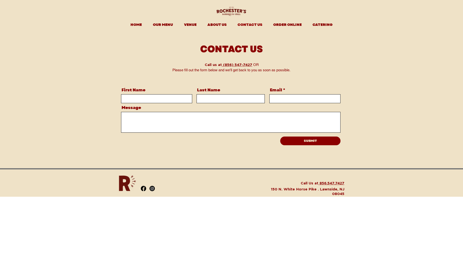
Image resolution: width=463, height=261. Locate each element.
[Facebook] (143, 188)
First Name (133, 90)
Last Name (208, 90)
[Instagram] (152, 188)
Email (276, 90)
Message (131, 108)
